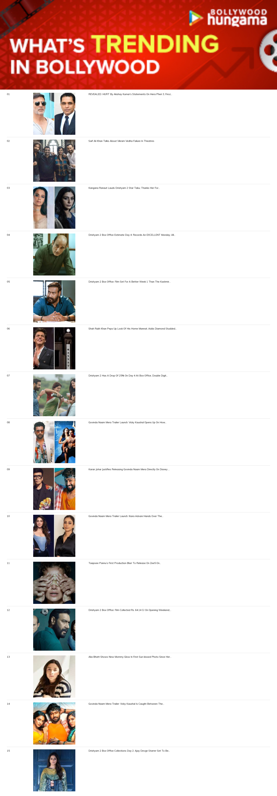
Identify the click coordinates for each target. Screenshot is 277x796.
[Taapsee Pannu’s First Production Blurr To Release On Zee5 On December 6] (54, 602)
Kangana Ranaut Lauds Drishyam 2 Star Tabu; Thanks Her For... (124, 187)
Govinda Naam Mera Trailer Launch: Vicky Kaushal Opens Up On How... (127, 422)
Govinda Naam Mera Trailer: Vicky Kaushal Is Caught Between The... (126, 703)
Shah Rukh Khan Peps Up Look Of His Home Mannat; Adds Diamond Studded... (132, 328)
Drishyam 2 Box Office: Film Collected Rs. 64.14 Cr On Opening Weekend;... (129, 610)
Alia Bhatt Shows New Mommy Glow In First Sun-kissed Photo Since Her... (129, 656)
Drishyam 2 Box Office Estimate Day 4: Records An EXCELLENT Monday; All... (131, 234)
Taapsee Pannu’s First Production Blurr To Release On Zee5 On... (124, 563)
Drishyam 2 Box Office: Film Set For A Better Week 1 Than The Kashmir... (129, 281)
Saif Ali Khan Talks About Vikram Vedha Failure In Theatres (121, 140)
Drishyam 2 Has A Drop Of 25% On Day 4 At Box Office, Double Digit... (128, 375)
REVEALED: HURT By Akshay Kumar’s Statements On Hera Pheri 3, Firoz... (130, 94)
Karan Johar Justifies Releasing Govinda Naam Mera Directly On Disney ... (129, 469)
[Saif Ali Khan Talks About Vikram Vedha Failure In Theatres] (54, 180)
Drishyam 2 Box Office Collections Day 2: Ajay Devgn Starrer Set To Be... (129, 750)
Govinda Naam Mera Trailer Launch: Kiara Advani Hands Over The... (125, 516)
